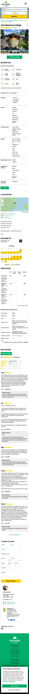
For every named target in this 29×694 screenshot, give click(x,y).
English (12, 656)
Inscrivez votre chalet (14, 661)
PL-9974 (10, 21)
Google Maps (25, 212)
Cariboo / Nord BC (9, 215)
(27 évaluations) (14, 27)
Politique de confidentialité (15, 652)
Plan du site (14, 647)
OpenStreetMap (21, 210)
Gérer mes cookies (15, 654)
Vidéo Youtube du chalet (9, 603)
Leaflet (15, 210)
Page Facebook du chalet (10, 602)
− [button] (2, 201)
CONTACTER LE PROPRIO (14, 57)
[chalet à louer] (6, 6)
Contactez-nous (15, 649)
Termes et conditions (15, 650)
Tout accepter (14, 686)
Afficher (10, 599)
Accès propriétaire (15, 663)
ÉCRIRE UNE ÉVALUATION (6, 353)
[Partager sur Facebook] (2, 629)
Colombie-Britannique (10, 214)
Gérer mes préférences (14, 689)
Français (17, 656)
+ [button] (2, 199)
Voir (13, 338)
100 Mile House (6, 217)
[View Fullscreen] (2, 205)
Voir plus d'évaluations (14, 534)
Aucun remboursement (17, 335)
